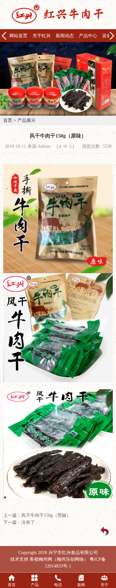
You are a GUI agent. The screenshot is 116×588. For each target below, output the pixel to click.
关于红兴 (42, 35)
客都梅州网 (41, 559)
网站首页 (18, 35)
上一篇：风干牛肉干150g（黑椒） (37, 515)
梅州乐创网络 (70, 559)
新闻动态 (65, 35)
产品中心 (88, 35)
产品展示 (26, 120)
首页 (7, 120)
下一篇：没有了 (19, 522)
